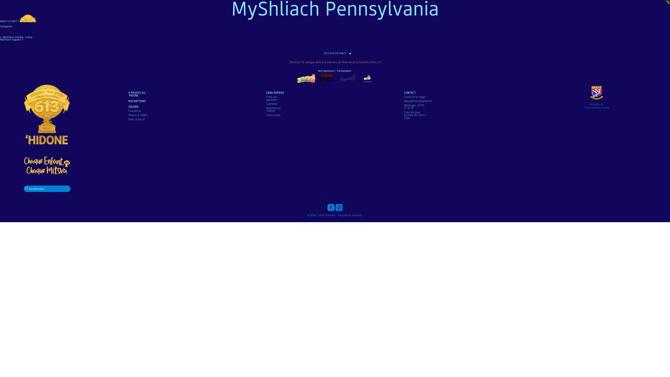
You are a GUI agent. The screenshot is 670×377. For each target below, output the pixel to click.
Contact (410, 92)
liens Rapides (275, 92)
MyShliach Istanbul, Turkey (16, 37)
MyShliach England (11, 39)
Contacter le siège (414, 97)
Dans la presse (136, 119)
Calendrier (272, 104)
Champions (134, 111)
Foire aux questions (271, 98)
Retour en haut (335, 53)
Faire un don (273, 115)
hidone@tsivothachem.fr (418, 101)
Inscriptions (137, 101)
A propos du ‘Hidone (136, 94)
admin (3, 21)
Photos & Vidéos (138, 115)
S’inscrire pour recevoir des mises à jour (414, 115)
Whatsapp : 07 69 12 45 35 (414, 107)
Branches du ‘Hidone (273, 109)
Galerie (133, 106)
